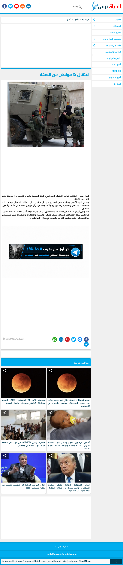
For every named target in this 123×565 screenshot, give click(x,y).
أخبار (69, 19)
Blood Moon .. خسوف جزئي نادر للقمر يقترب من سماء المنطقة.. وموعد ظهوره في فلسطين (59, 561)
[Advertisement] (45, 45)
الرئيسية (85, 19)
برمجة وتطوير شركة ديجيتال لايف (61, 554)
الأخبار (76, 19)
